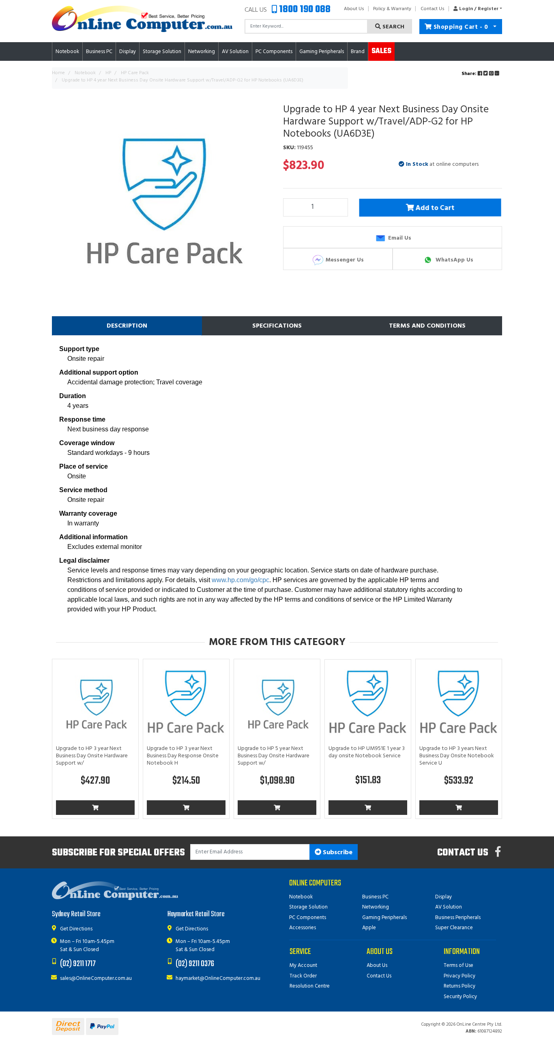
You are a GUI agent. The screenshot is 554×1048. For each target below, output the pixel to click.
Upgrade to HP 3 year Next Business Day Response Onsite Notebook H (183, 756)
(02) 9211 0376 (195, 964)
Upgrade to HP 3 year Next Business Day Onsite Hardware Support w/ (92, 756)
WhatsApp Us (453, 259)
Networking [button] (201, 51)
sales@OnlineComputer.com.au (96, 978)
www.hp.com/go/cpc (240, 580)
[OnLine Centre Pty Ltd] (142, 19)
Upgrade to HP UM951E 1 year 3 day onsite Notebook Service (367, 752)
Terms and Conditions (427, 326)
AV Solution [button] (235, 51)
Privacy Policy (459, 976)
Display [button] (127, 51)
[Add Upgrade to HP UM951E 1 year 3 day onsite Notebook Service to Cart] (368, 807)
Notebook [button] (67, 51)
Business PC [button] (99, 51)
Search (392, 27)
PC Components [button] (274, 51)
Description (127, 326)
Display (443, 897)
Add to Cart (435, 208)
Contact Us (432, 9)
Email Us (399, 237)
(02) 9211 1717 (78, 964)
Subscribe (336, 852)
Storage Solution (308, 907)
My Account (303, 965)
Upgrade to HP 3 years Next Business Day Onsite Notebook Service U (456, 756)
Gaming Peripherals (384, 917)
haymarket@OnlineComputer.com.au (218, 978)
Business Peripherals (458, 917)
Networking (375, 907)
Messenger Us (344, 259)
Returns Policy (459, 986)
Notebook (301, 897)
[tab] (127, 326)
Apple (369, 928)
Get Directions (76, 929)
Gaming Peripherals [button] (321, 51)
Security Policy (460, 996)
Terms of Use (458, 965)
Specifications (277, 326)
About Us (354, 9)
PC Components (307, 917)
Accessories (302, 928)
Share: (470, 74)
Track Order (303, 976)
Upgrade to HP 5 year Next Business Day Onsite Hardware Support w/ (273, 756)
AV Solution (448, 907)
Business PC (375, 897)
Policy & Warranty (392, 9)
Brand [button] (358, 51)
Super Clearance (454, 928)
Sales (381, 51)
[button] (475, 9)
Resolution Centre (310, 986)
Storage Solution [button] (162, 51)
